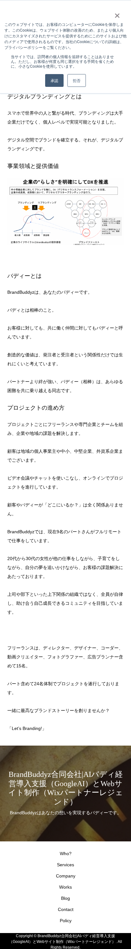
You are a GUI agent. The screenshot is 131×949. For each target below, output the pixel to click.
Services (65, 864)
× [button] (117, 13)
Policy (66, 920)
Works (65, 887)
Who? (66, 853)
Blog (65, 898)
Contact (65, 909)
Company (65, 875)
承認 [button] (54, 80)
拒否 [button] (76, 80)
